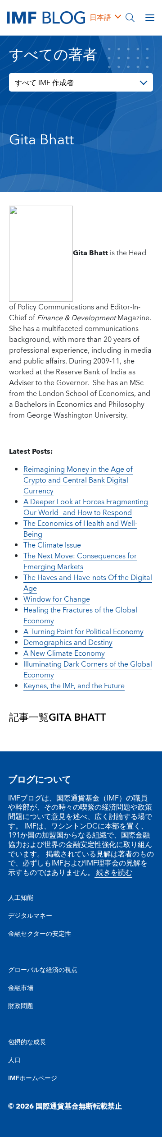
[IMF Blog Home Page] (46, 17)
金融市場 (20, 988)
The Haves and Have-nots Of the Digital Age (87, 583)
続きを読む (113, 872)
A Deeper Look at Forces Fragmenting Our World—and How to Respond (85, 507)
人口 (14, 1060)
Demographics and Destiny (67, 642)
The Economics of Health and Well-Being (80, 529)
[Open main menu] (149, 17)
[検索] (130, 17)
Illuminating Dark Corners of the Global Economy (87, 669)
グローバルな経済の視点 (42, 970)
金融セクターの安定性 (39, 934)
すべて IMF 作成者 (44, 83)
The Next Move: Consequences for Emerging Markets (80, 561)
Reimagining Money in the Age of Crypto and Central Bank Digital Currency (78, 480)
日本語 (100, 17)
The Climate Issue (52, 545)
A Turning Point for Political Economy (83, 632)
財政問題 (20, 1006)
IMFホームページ (32, 1078)
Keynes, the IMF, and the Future (74, 686)
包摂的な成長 (27, 1042)
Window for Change (56, 599)
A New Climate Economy (64, 653)
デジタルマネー (30, 916)
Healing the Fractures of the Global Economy (80, 615)
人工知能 (20, 897)
